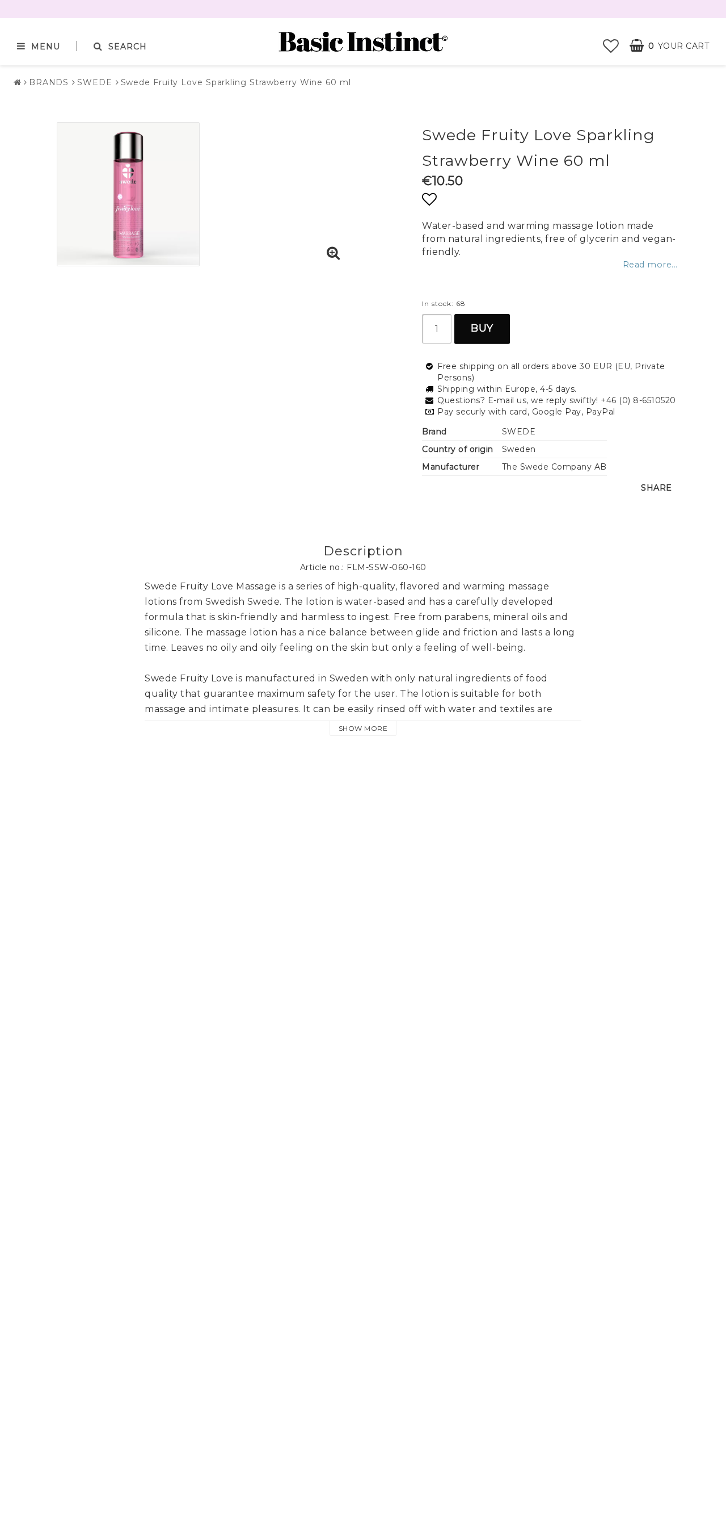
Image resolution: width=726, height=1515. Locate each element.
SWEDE (94, 82)
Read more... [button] (650, 265)
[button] (611, 46)
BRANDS (49, 82)
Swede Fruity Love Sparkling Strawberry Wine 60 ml (236, 82)
